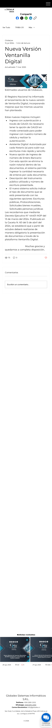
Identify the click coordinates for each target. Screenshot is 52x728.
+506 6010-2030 (30, 705)
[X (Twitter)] (21, 18)
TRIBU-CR (19, 27)
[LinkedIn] (30, 18)
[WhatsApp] (26, 18)
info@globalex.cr (34, 707)
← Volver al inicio (9, 10)
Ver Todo (6, 27)
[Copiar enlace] (35, 18)
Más (30, 27)
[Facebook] (17, 18)
